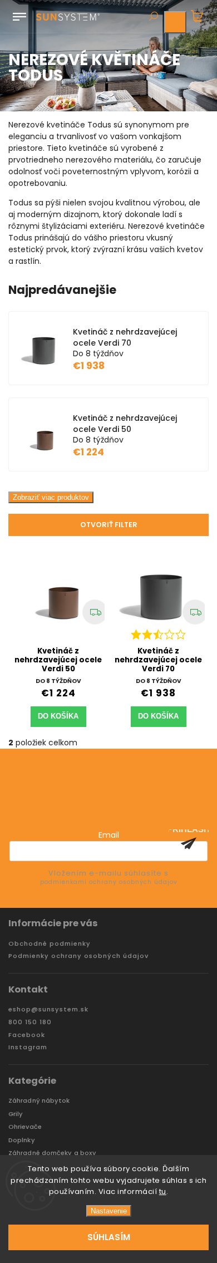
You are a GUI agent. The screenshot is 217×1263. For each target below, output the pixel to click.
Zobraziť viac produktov (51, 497)
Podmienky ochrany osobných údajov (78, 956)
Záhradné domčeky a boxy (52, 1153)
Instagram (27, 1047)
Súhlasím (108, 1237)
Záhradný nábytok (39, 1101)
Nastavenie (109, 1211)
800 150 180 (30, 1022)
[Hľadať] (153, 17)
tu (162, 1191)
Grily (15, 1114)
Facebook (26, 1035)
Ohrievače (25, 1127)
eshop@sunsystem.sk (48, 1009)
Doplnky (21, 1140)
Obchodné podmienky (49, 944)
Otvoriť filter (108, 524)
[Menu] (19, 14)
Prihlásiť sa (189, 843)
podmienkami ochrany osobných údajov (108, 882)
